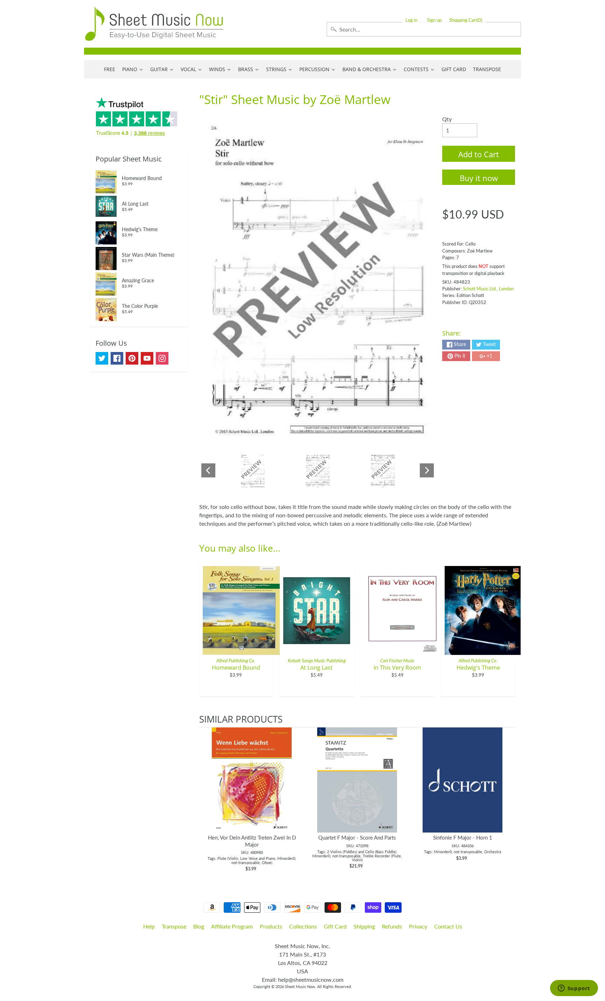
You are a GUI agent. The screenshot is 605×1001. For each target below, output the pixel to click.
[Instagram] (162, 358)
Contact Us (448, 926)
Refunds (392, 926)
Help (149, 926)
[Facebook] (117, 358)
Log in (411, 20)
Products (271, 926)
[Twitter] (102, 358)
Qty (447, 119)
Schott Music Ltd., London (488, 288)
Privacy (418, 926)
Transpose (174, 926)
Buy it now (479, 178)
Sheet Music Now (300, 986)
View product (252, 787)
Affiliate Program (232, 926)
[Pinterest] (132, 358)
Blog (198, 926)
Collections (303, 926)
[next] (508, 800)
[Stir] (252, 470)
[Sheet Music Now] (154, 24)
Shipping (364, 926)
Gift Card (335, 926)
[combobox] (424, 29)
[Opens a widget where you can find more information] (574, 988)
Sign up (434, 20)
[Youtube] (147, 358)
